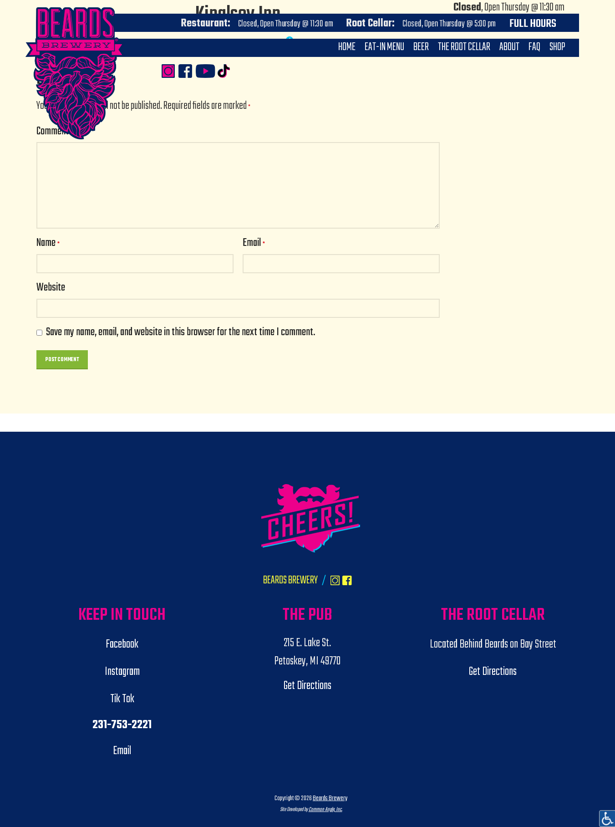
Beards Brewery (330, 798)
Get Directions (307, 686)
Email (254, 243)
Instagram (122, 672)
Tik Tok (122, 699)
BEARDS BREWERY (290, 580)
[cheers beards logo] (310, 518)
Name (48, 243)
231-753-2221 (122, 725)
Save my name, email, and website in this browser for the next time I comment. (180, 332)
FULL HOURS (532, 24)
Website (50, 288)
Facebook (122, 644)
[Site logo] (100, 125)
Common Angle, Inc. (325, 809)
